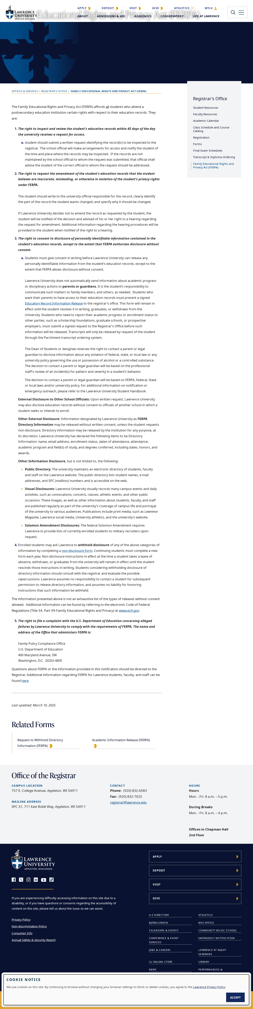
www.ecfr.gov (129, 610)
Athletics (182, 8)
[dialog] (126, 989)
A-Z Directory (159, 915)
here (25, 680)
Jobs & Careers (160, 950)
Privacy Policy (21, 919)
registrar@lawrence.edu (128, 802)
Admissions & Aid (111, 16)
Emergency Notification (216, 938)
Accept (235, 997)
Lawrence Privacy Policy (209, 987)
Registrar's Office (54, 91)
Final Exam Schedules (207, 150)
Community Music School (217, 930)
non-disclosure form (77, 550)
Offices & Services (25, 91)
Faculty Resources (205, 114)
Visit (133, 8)
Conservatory (172, 16)
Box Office (206, 922)
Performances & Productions (210, 971)
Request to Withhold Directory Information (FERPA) (40, 743)
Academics (142, 16)
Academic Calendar (206, 121)
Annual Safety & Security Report (34, 940)
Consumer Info (22, 933)
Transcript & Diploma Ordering (214, 157)
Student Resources (205, 107)
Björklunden (158, 922)
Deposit (108, 8)
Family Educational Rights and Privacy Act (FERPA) (213, 165)
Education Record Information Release (54, 303)
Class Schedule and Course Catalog (211, 129)
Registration (201, 137)
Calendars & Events (164, 930)
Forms (197, 144)
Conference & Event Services (164, 940)
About (82, 16)
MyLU (209, 8)
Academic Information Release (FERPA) (121, 740)
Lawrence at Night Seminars (212, 952)
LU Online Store (161, 962)
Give (155, 8)
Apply (82, 8)
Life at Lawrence (206, 16)
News (153, 969)
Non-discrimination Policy (29, 926)
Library (203, 962)
